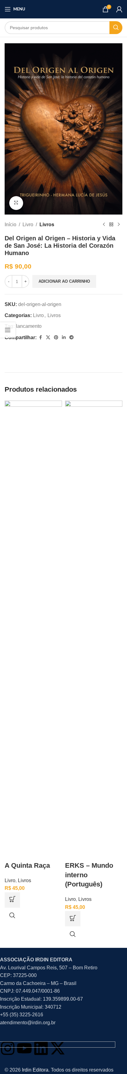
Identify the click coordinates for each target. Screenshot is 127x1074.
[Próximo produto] (118, 224)
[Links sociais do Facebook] (40, 337)
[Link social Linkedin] (64, 337)
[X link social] (48, 337)
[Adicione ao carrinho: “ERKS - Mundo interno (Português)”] (72, 918)
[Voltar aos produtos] (111, 224)
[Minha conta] (119, 9)
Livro (28, 224)
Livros (46, 224)
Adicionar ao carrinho (64, 281)
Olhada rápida (12, 915)
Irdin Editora (35, 1069)
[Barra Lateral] (7, 330)
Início (10, 224)
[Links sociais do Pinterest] (56, 337)
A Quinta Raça (27, 865)
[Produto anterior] (104, 224)
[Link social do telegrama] (72, 337)
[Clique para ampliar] (16, 203)
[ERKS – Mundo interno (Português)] (93, 630)
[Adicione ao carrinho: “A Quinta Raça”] (12, 900)
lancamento (29, 326)
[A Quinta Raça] (33, 630)
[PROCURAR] (115, 27)
